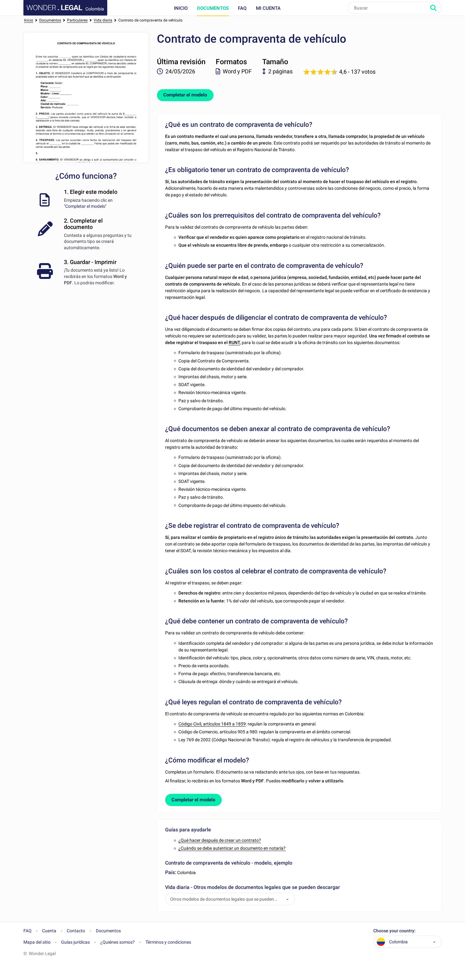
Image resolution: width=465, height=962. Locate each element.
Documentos (213, 8)
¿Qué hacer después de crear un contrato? (219, 840)
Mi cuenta (268, 8)
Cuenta (49, 930)
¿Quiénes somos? (117, 942)
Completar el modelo (185, 95)
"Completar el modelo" (85, 206)
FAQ (242, 8)
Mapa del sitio (37, 942)
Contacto (76, 930)
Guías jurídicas (75, 942)
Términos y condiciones (168, 942)
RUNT (234, 342)
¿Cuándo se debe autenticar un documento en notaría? (232, 848)
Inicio (181, 8)
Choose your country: (394, 930)
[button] (287, 899)
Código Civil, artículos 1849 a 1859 (212, 723)
